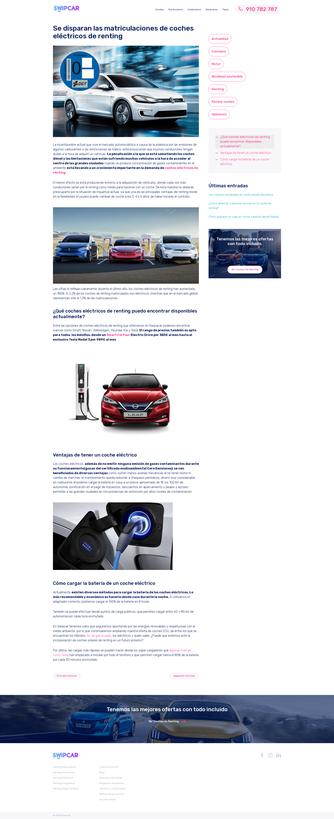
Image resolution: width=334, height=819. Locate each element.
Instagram (270, 755)
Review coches (223, 102)
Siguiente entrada (184, 675)
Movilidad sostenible (227, 76)
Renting (218, 89)
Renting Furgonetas (64, 783)
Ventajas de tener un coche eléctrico (245, 153)
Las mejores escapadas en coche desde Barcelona (241, 194)
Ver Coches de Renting (244, 269)
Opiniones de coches (110, 777)
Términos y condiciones (112, 788)
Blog (101, 772)
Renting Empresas (63, 777)
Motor (216, 64)
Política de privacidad (111, 794)
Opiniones (219, 114)
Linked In (278, 755)
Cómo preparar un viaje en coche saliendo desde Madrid (244, 216)
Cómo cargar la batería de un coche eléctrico (244, 162)
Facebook (262, 755)
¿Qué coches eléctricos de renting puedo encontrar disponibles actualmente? (245, 141)
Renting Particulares (64, 767)
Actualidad (220, 39)
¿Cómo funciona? (108, 767)
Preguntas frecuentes (111, 783)
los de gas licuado (99, 635)
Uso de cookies (107, 799)
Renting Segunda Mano (66, 788)
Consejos (219, 51)
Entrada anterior (67, 675)
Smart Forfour (118, 335)
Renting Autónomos (64, 772)
